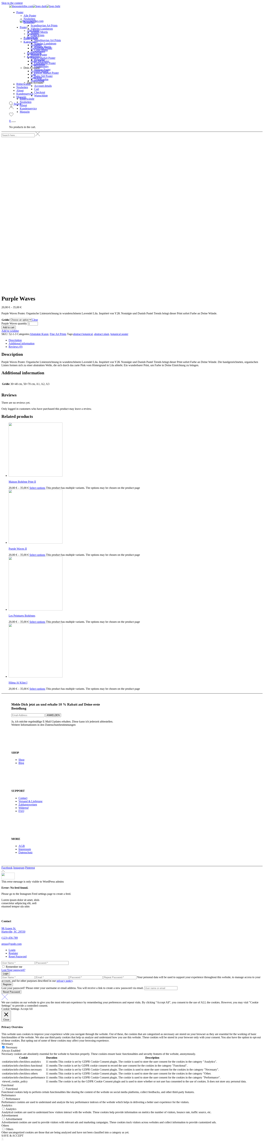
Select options (37, 487)
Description (15, 340)
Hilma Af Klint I (18, 682)
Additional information (21, 343)
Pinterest (30, 867)
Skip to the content (12, 3)
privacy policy (65, 980)
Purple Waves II (18, 548)
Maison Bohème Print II (22, 481)
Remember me (14, 966)
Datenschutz (25, 852)
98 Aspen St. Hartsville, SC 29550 (13, 930)
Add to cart (8, 327)
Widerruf (23, 807)
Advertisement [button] (9, 1115)
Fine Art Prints (58, 334)
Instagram (18, 867)
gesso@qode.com (11, 943)
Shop (21, 759)
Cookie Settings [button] (10, 1008)
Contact (22, 798)
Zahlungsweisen (27, 804)
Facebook (7, 867)
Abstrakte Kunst (39, 334)
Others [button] (5, 1125)
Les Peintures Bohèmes (22, 615)
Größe (5, 319)
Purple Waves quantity (14, 323)
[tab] (136, 340)
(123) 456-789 (9, 937)
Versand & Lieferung (30, 801)
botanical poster (119, 334)
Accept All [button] (26, 1008)
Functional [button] (7, 1085)
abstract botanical (83, 334)
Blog (21, 762)
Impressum (24, 849)
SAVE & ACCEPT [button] (12, 1135)
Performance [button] (8, 1095)
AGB (21, 845)
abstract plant (101, 334)
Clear (35, 319)
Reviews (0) (15, 346)
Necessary (11, 1047)
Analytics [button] (6, 1105)
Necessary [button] (7, 1043)
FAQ (21, 811)
